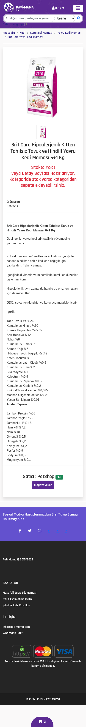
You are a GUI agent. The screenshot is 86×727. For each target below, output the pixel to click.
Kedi (22, 33)
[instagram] (15, 569)
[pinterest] (20, 569)
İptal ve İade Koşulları (16, 605)
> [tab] (49, 531)
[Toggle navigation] (78, 8)
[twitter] (4, 569)
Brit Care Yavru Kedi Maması (25, 37)
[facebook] (9, 569)
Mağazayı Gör (43, 485)
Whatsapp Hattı (13, 633)
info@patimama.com (16, 627)
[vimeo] (26, 569)
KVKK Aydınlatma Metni (18, 599)
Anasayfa (9, 33)
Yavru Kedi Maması (69, 33)
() (44, 722)
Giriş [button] (58, 8)
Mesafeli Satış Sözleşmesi (19, 593)
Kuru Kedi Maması (41, 33)
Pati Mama (10, 559)
